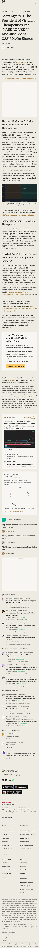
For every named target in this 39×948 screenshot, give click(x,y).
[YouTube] (10, 780)
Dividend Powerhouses (27, 834)
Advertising (23, 862)
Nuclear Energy (24, 841)
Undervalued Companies (27, 831)
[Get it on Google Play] (21, 787)
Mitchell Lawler (10, 531)
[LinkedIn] (3, 780)
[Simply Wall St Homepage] (3, 1)
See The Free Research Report (13, 512)
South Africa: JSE (7, 849)
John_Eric (8, 610)
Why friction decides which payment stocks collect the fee (19, 526)
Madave (8, 742)
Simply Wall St (10, 48)
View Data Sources (7, 817)
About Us (23, 866)
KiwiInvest (8, 716)
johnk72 (8, 751)
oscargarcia (9, 694)
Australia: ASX (6, 838)
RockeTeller (9, 677)
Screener (4, 862)
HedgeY (8, 635)
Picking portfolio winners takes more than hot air (18, 537)
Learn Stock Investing (26, 882)
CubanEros (9, 706)
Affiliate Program (25, 886)
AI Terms (4, 940)
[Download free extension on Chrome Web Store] (12, 792)
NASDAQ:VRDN (21, 62)
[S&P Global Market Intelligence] (8, 803)
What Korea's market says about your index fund (19, 548)
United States (6, 12)
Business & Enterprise (26, 889)
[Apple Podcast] (16, 780)
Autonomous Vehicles (26, 845)
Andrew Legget (10, 542)
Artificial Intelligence (26, 849)
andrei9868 (9, 652)
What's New (5, 877)
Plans (21, 859)
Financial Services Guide (9, 932)
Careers (22, 873)
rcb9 (7, 623)
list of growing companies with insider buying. (18, 215)
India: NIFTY (5, 841)
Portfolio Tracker (6, 859)
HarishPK (8, 733)
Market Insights (6, 873)
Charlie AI (23, 893)
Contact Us (23, 870)
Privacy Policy (6, 938)
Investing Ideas (6, 866)
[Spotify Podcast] (13, 780)
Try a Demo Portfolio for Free (15, 366)
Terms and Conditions (8, 935)
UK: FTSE (4, 834)
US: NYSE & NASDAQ (8, 831)
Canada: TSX (5, 845)
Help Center (23, 878)
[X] (6, 780)
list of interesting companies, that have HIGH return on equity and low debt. (19, 308)
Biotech (14, 12)
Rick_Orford (9, 598)
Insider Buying (24, 838)
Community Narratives (8, 870)
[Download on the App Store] (8, 787)
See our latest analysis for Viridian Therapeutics (19, 79)
